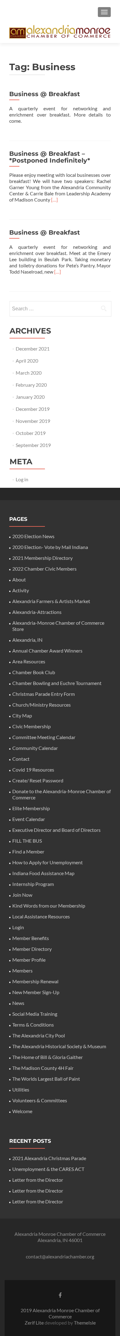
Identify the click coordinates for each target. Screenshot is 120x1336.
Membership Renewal (35, 981)
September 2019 (33, 445)
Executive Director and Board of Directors (56, 830)
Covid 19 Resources (33, 769)
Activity (20, 590)
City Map (22, 715)
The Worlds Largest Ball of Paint (46, 1079)
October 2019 (31, 433)
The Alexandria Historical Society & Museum (59, 1046)
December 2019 (33, 409)
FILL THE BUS (27, 841)
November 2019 (33, 421)
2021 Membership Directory (42, 558)
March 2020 (29, 373)
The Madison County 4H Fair (43, 1068)
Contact (21, 759)
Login (18, 927)
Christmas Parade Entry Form (43, 694)
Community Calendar (35, 748)
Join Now (22, 895)
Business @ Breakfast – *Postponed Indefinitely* (49, 157)
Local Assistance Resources (41, 916)
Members (22, 970)
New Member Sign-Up (35, 992)
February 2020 (31, 385)
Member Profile (29, 960)
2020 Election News (33, 536)
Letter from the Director (37, 1180)
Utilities (20, 1089)
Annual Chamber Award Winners (47, 650)
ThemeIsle (85, 1322)
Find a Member (28, 851)
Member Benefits (30, 938)
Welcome (22, 1111)
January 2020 (30, 397)
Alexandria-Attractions (37, 612)
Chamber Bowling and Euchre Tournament (57, 683)
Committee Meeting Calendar (43, 737)
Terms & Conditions (33, 1025)
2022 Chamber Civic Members (44, 569)
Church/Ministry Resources (41, 705)
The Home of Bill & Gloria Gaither (47, 1057)
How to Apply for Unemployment (47, 862)
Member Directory (32, 949)
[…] (54, 199)
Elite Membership (31, 808)
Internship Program (33, 884)
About (19, 579)
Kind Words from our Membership (48, 905)
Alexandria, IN (27, 640)
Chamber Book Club (33, 672)
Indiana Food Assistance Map (43, 873)
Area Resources (28, 661)
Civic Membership (31, 726)
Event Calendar (28, 819)
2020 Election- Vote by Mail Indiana (50, 547)
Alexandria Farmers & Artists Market (51, 601)
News (18, 1003)
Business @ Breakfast (44, 94)
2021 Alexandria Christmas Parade (49, 1158)
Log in (22, 479)
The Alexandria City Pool (38, 1035)
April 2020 (27, 361)
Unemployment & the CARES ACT (48, 1169)
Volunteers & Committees (39, 1100)
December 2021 (33, 348)
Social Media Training (34, 1014)
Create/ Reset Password (37, 780)
